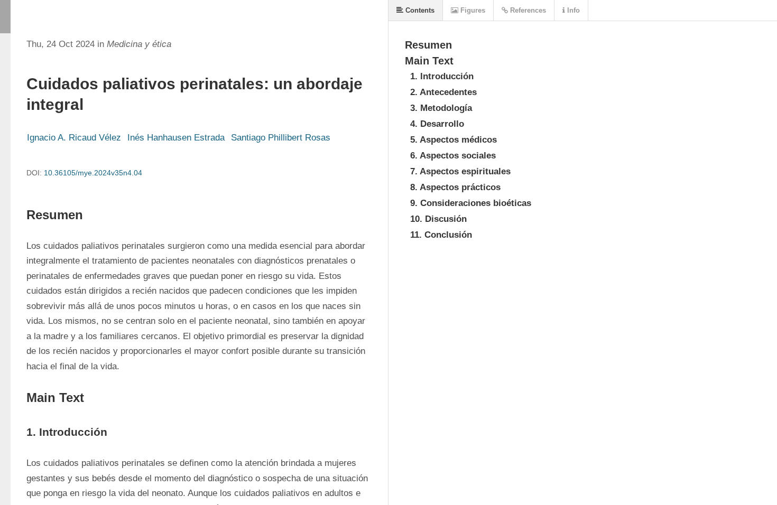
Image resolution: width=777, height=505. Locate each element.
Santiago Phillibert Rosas (280, 138)
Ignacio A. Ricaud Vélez (74, 138)
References (527, 10)
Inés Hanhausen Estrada (176, 138)
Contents (418, 10)
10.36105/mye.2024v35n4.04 (93, 173)
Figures (471, 10)
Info (572, 10)
